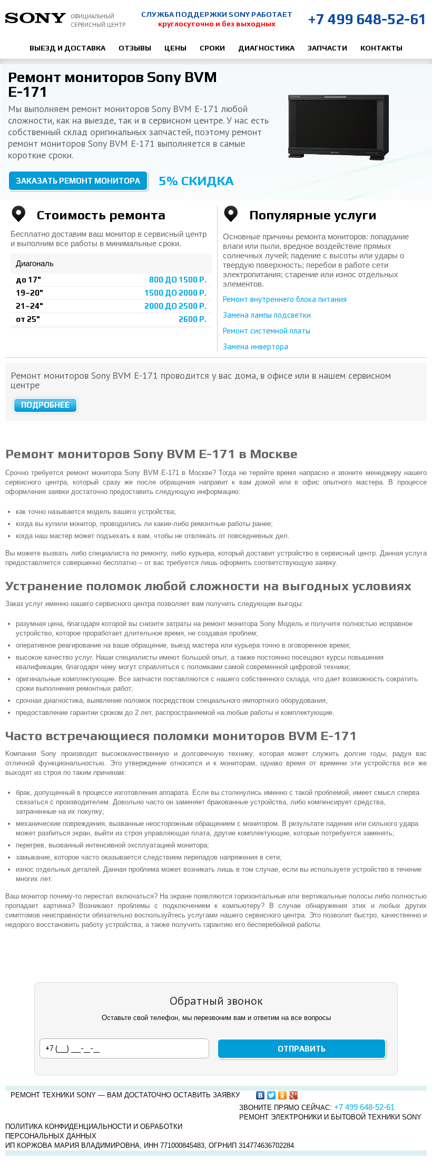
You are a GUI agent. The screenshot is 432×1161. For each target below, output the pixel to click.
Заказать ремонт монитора (78, 180)
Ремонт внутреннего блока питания (285, 299)
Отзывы (135, 48)
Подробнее (45, 404)
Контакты (381, 48)
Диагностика (266, 48)
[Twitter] (271, 1095)
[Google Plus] (293, 1095)
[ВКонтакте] (260, 1095)
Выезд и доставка (67, 48)
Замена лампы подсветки (267, 315)
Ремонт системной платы (266, 331)
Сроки (212, 48)
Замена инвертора (255, 346)
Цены (175, 48)
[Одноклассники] (282, 1095)
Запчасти (327, 48)
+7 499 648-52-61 (367, 19)
